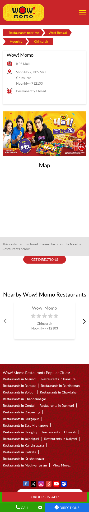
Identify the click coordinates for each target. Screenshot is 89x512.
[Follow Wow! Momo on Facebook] (25, 484)
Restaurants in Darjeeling (21, 412)
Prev (6, 321)
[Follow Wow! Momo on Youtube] (56, 484)
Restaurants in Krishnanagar (24, 459)
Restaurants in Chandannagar (24, 399)
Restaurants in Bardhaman (60, 386)
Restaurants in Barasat (19, 386)
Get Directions (44, 259)
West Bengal (58, 33)
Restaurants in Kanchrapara (23, 445)
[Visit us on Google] (48, 484)
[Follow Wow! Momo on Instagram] (41, 484)
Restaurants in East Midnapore (25, 425)
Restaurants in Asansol (19, 379)
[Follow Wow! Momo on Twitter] (33, 484)
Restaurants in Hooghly (20, 432)
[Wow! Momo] (23, 12)
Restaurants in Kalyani (60, 439)
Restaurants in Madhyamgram (25, 465)
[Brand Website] (63, 484)
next (83, 321)
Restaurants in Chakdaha (58, 392)
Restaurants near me (24, 33)
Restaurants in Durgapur (21, 419)
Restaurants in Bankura (58, 379)
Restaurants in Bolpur (19, 392)
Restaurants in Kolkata (19, 452)
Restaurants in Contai (19, 405)
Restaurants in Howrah (59, 432)
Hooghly (16, 41)
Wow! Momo (44, 308)
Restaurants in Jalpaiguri (21, 439)
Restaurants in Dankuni (57, 405)
